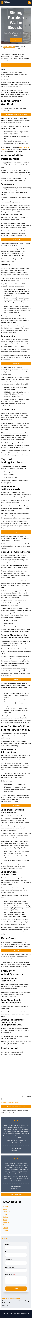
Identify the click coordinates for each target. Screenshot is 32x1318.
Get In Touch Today (16, 65)
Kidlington (4, 1102)
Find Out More (16, 239)
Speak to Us (16, 363)
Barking (15, 1102)
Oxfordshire (6, 1211)
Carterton (5, 1227)
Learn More (16, 679)
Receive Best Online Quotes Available (16, 114)
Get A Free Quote (16, 1194)
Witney (5, 1219)
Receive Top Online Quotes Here (16, 1106)
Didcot (5, 1225)
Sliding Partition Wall (9, 46)
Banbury (5, 1217)
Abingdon (6, 1222)
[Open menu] (29, 2)
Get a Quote (15, 40)
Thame (5, 1214)
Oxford (5, 1209)
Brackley (10, 1102)
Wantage (5, 1230)
